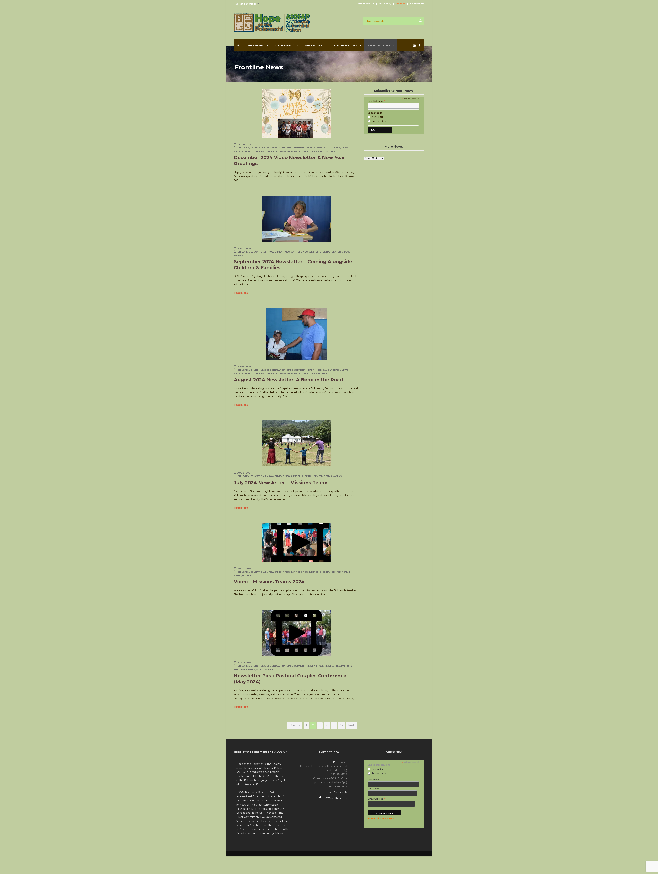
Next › (351, 725)
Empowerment (296, 147)
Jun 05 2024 (244, 662)
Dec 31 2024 (244, 144)
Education (279, 147)
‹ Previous (294, 725)
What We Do (366, 3)
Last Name (373, 788)
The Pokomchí (284, 45)
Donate (400, 3)
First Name (374, 779)
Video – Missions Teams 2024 (269, 582)
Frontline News (379, 45)
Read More (241, 292)
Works (330, 151)
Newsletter (252, 151)
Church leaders (260, 147)
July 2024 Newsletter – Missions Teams (281, 482)
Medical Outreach (328, 147)
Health (311, 147)
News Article (293, 252)
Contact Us (417, 3)
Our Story (385, 3)
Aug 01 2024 (244, 473)
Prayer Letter (379, 121)
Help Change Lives (344, 45)
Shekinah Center (297, 151)
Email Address (376, 100)
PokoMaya (279, 151)
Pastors (266, 151)
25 (341, 725)
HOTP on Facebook (335, 798)
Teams (313, 151)
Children (243, 147)
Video (321, 151)
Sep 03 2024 (244, 366)
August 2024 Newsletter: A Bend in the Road (288, 380)
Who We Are (255, 45)
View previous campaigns (381, 818)
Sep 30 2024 (244, 248)
